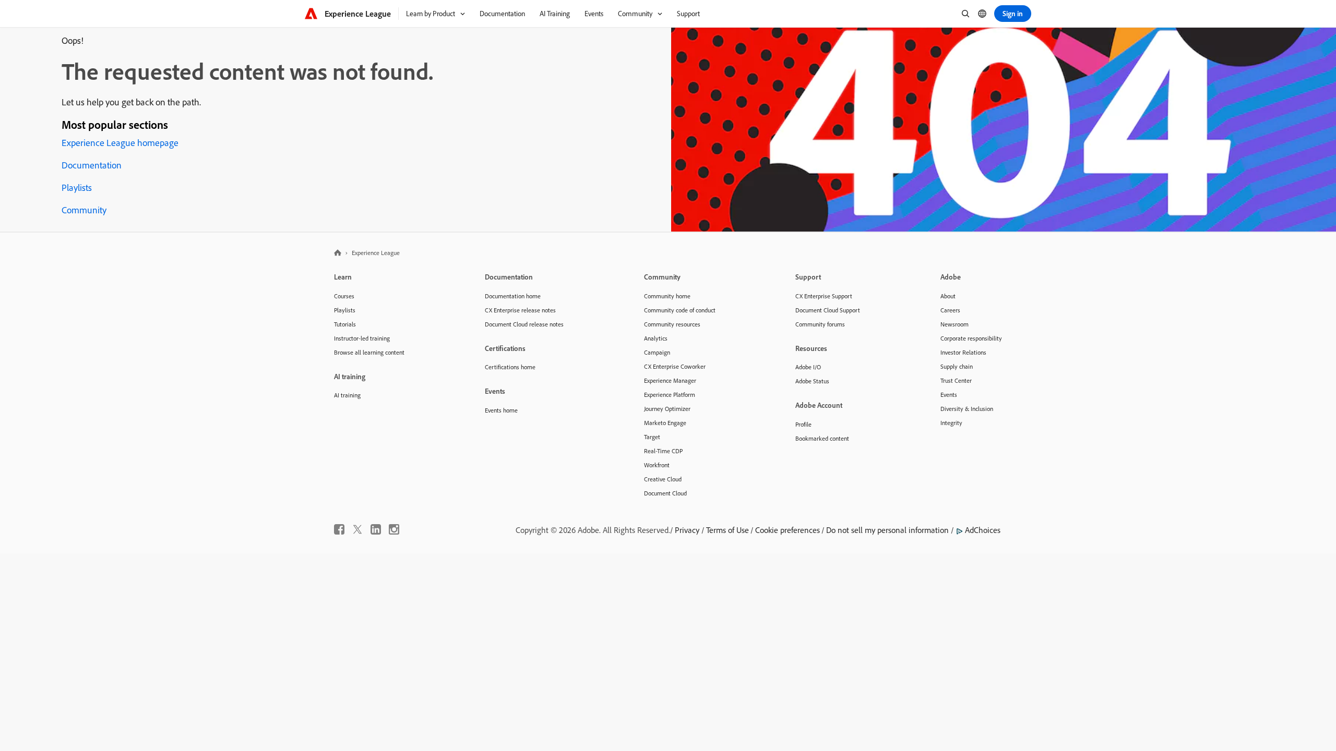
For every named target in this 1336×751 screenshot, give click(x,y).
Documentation (92, 165)
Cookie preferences (787, 530)
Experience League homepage (120, 143)
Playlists (77, 187)
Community (84, 210)
